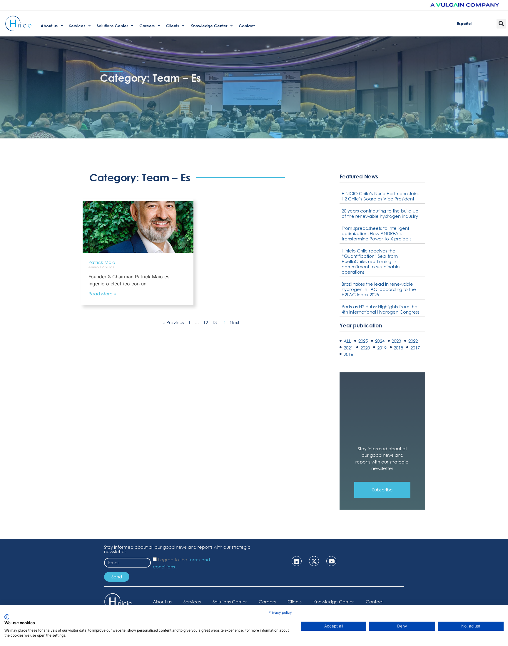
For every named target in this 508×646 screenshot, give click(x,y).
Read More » (102, 294)
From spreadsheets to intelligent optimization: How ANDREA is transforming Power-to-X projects (377, 233)
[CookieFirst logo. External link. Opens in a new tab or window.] (6, 617)
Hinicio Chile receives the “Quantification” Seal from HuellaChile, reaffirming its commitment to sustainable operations (371, 261)
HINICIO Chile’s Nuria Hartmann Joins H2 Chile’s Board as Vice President (380, 196)
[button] (501, 24)
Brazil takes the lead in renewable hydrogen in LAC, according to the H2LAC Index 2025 (379, 289)
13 (214, 322)
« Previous (173, 322)
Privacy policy (280, 612)
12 (205, 322)
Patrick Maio (101, 262)
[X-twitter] (314, 561)
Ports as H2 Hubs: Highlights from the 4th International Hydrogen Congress (381, 309)
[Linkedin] (297, 561)
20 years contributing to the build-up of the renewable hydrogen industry (380, 213)
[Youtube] (331, 561)
